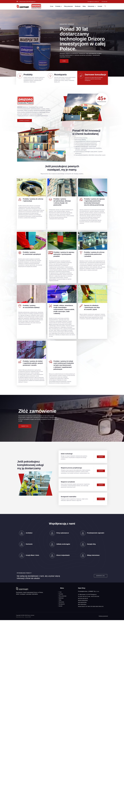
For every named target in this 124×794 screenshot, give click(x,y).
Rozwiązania (60, 74)
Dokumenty (91, 6)
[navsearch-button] (105, 6)
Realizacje (77, 6)
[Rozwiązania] (50, 75)
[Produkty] (19, 75)
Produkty (57, 6)
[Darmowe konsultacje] (81, 75)
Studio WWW (28, 617)
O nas (51, 6)
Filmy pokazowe (68, 6)
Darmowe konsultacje (95, 74)
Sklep (84, 6)
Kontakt (100, 6)
